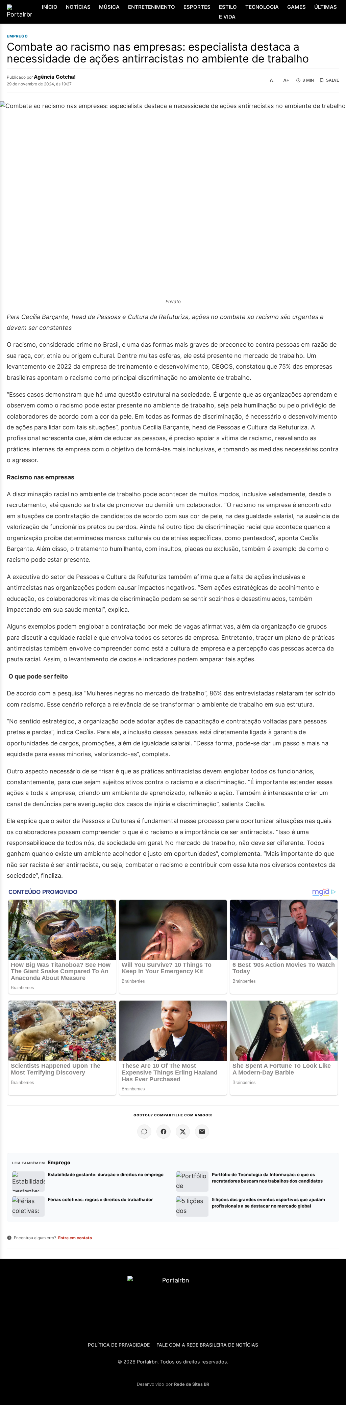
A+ (286, 80)
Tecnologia (262, 7)
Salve (332, 80)
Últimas (325, 7)
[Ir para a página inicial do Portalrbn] (19, 12)
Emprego (17, 36)
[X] (183, 1131)
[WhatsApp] (144, 1131)
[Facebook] (163, 1131)
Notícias (78, 7)
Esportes (197, 7)
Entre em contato (75, 1237)
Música (109, 7)
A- (272, 80)
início (49, 7)
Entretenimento (151, 7)
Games (296, 7)
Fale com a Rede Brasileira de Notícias (207, 1345)
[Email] (202, 1131)
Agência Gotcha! (55, 77)
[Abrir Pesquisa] (340, 12)
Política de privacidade (119, 1345)
